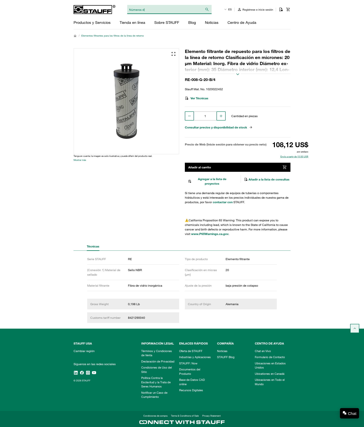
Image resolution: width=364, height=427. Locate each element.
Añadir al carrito (199, 167)
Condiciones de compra (155, 415)
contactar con (223, 202)
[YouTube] (94, 372)
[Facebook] (82, 372)
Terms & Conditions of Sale (185, 415)
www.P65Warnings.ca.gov (209, 234)
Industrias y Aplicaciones (195, 357)
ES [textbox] (230, 9)
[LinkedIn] (76, 372)
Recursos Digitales (191, 390)
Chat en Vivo (263, 351)
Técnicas (93, 246)
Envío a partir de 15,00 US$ (294, 156)
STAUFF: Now (188, 363)
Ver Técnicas (199, 98)
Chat (352, 413)
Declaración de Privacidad (157, 361)
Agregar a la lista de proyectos (212, 181)
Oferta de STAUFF (190, 351)
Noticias (222, 351)
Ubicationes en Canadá (269, 373)
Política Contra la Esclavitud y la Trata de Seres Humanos (156, 382)
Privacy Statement (211, 415)
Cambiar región (84, 351)
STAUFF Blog (226, 357)
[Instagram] (88, 372)
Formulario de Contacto (270, 357)
